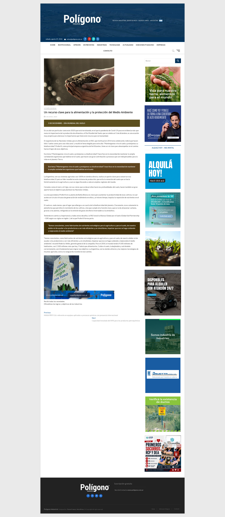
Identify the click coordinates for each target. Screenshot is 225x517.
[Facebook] (85, 39)
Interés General (50, 108)
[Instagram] (89, 39)
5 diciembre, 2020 (51, 117)
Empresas (161, 45)
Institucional (64, 45)
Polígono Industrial (51, 509)
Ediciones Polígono (145, 45)
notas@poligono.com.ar (74, 39)
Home (52, 45)
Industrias (102, 45)
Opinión (77, 45)
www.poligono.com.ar (135, 490)
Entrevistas (88, 45)
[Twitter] (93, 39)
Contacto (107, 51)
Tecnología (114, 45)
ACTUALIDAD (128, 45)
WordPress (80, 509)
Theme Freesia (71, 509)
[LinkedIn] (97, 39)
